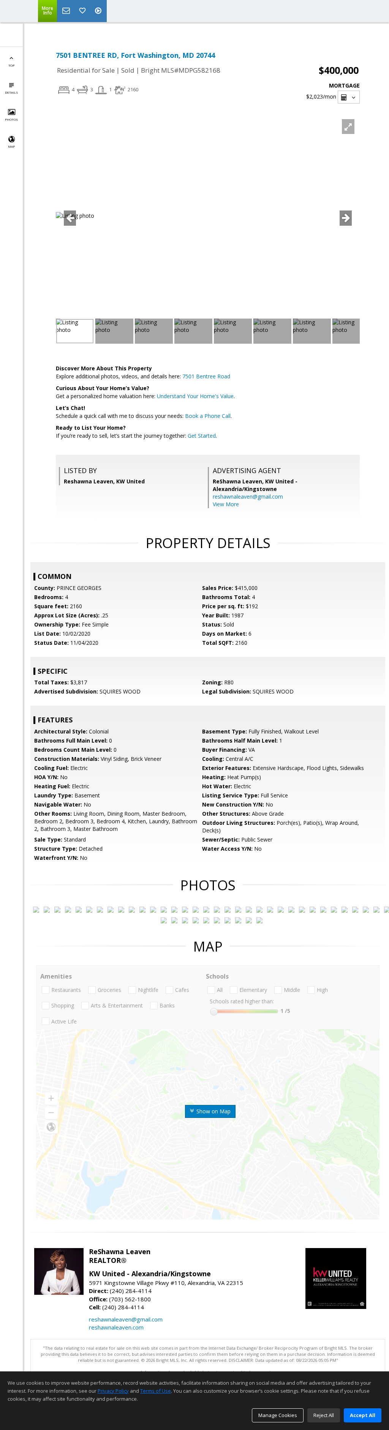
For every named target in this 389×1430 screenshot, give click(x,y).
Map (11, 146)
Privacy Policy (113, 1390)
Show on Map (213, 1111)
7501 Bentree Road (206, 376)
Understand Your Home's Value (195, 396)
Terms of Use (155, 1390)
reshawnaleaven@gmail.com (248, 496)
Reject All (323, 1415)
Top (11, 65)
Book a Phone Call (208, 415)
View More (226, 504)
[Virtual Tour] (99, 11)
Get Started (202, 435)
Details (11, 92)
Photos (11, 119)
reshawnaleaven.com (116, 1327)
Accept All (362, 1415)
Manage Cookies (277, 1415)
